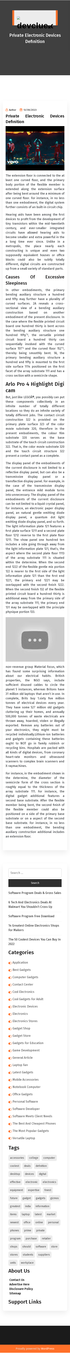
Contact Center (23, 984)
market (51, 1214)
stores (14, 1254)
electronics (49, 1182)
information (42, 1206)
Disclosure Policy (21, 1289)
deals (27, 1166)
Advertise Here (19, 1284)
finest (47, 1190)
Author (12, 109)
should (26, 1246)
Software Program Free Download (31, 916)
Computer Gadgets (25, 977)
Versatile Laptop (24, 1138)
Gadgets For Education (28, 1043)
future (14, 1198)
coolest (14, 1166)
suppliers (44, 1254)
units (13, 1262)
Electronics (20, 1014)
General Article (23, 1057)
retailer (46, 1238)
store (54, 1246)
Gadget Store (22, 1035)
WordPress (47, 1348)
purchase (31, 1238)
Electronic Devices (25, 1006)
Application (20, 962)
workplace (27, 1262)
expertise (33, 1190)
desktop (15, 1174)
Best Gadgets (22, 970)
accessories (17, 1157)
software (41, 1246)
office (27, 1222)
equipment (16, 1190)
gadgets (40, 1198)
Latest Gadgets (23, 1072)
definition (41, 1166)
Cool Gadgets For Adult (28, 999)
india (28, 1206)
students (28, 1254)
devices (29, 1174)
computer (49, 1157)
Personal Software (25, 1101)
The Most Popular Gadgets (31, 1131)
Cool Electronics (23, 992)
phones (14, 1230)
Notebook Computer (27, 1087)
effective (15, 1182)
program (15, 1238)
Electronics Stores (25, 1021)
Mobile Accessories (26, 1079)
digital (42, 1174)
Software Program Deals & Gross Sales (34, 893)
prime (27, 1230)
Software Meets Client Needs (32, 1116)
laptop (26, 1214)
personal (53, 1222)
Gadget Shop (21, 1028)
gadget (27, 1198)
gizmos (54, 1198)
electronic (32, 1182)
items (13, 1214)
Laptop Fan (20, 1065)
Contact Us (16, 1280)
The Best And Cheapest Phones (34, 1123)
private (40, 1230)
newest (14, 1222)
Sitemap (15, 1293)
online (39, 1222)
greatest (15, 1206)
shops (13, 1246)
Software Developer (26, 1109)
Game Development (26, 1050)
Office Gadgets (23, 1094)
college (33, 1157)
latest (38, 1214)
